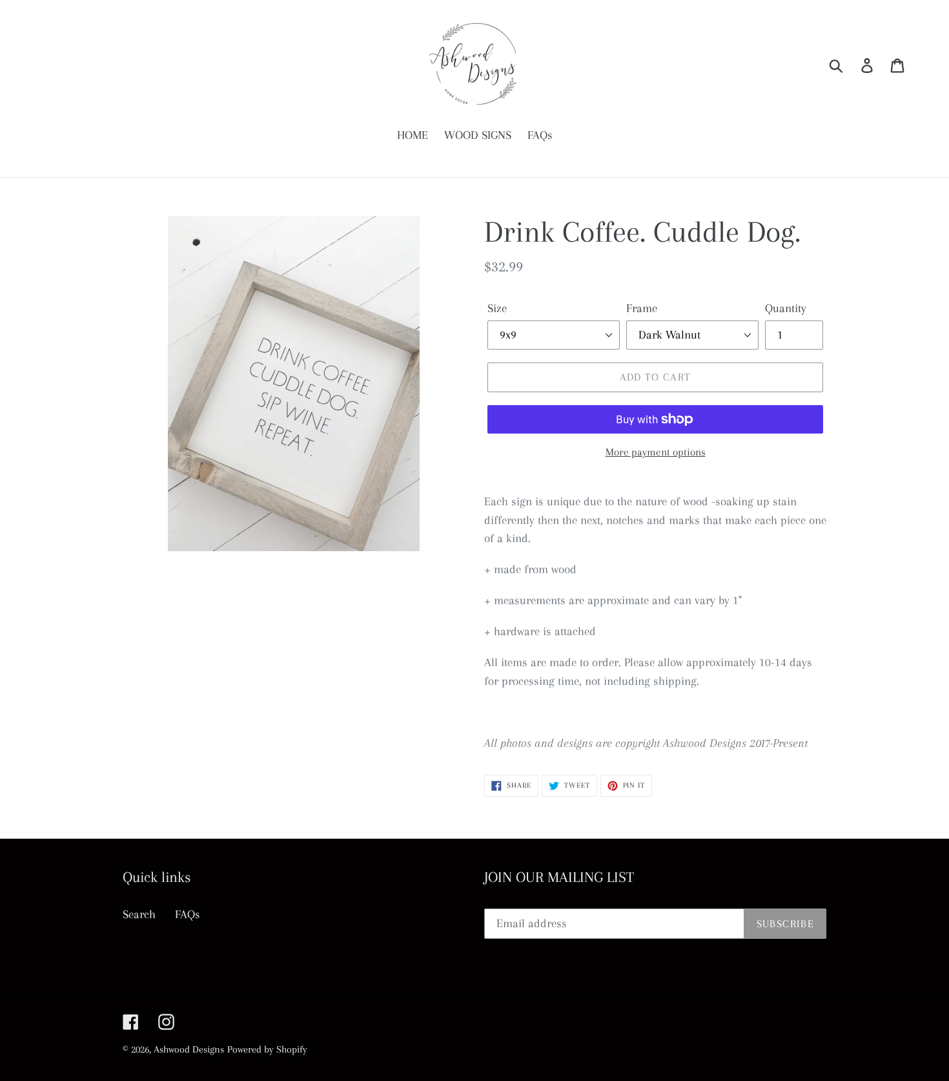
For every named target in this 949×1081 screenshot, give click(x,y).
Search (139, 914)
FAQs (187, 914)
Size (497, 308)
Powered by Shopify (267, 1049)
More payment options (656, 452)
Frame (641, 308)
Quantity (785, 308)
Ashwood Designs (189, 1049)
